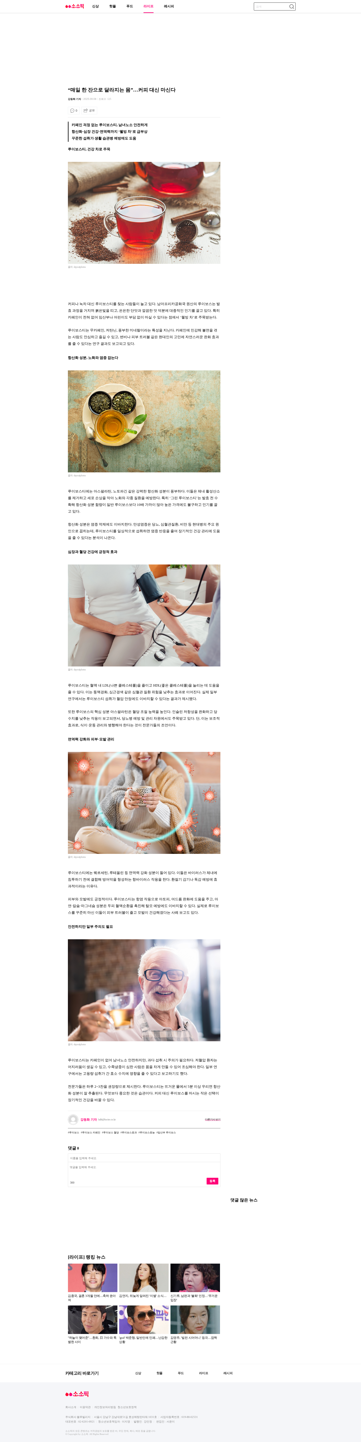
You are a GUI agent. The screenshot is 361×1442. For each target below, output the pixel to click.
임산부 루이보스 (167, 1132)
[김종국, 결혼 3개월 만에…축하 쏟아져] (92, 1283)
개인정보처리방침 (105, 1407)
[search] (291, 6)
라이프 (149, 6)
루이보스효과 (129, 1132)
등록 (212, 1181)
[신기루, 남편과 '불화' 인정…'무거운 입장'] (195, 1283)
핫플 (112, 6)
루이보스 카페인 (91, 1132)
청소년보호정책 (127, 1407)
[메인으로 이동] (74, 8)
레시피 (169, 6)
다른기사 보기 (212, 1119)
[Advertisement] (180, 49)
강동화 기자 (74, 99)
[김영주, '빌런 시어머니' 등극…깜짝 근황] (195, 1325)
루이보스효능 (147, 1132)
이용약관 (85, 1407)
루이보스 (74, 1132)
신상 (95, 6)
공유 (92, 110)
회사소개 (70, 1407)
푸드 (129, 6)
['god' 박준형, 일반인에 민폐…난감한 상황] (144, 1325)
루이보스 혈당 (111, 1132)
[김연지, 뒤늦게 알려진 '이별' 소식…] (144, 1283)
